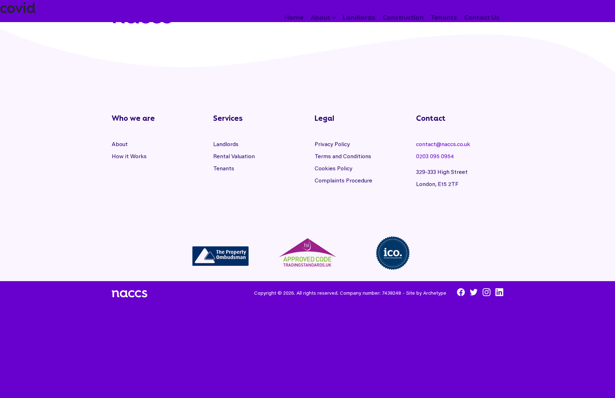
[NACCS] (142, 15)
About (120, 144)
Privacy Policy (332, 144)
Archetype (434, 292)
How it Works (129, 156)
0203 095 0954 (435, 156)
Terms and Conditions (343, 156)
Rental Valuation (234, 156)
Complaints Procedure (343, 180)
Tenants (223, 168)
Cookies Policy (333, 168)
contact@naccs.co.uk (443, 144)
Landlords (225, 144)
